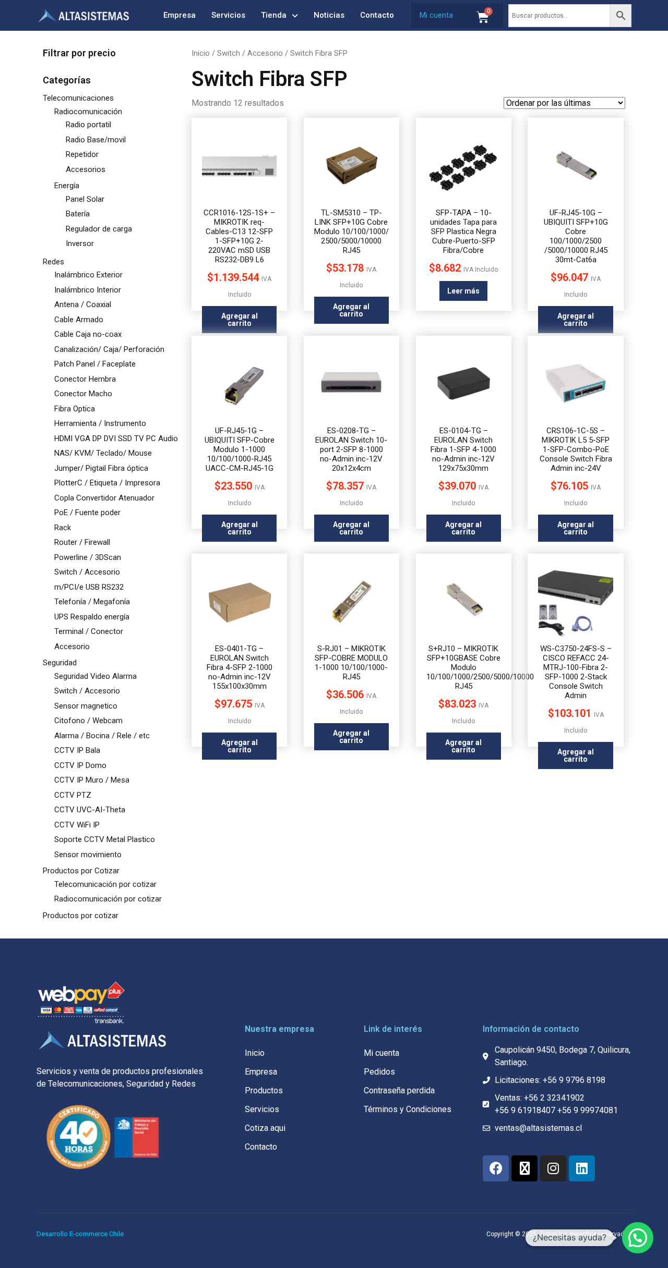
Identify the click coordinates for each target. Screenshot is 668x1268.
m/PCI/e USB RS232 (89, 587)
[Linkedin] (582, 1168)
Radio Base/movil (96, 139)
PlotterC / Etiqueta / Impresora (107, 482)
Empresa (179, 15)
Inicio (201, 53)
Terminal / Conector (88, 631)
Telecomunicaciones (78, 98)
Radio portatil (88, 124)
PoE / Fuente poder (87, 512)
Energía (66, 185)
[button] (637, 1237)
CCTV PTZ (72, 795)
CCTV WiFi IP (77, 825)
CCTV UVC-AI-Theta (89, 809)
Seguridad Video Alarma (95, 676)
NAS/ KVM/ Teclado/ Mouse (103, 453)
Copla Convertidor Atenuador (104, 498)
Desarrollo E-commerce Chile (80, 1234)
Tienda (274, 15)
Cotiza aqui (265, 1128)
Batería (78, 213)
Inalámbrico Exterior (88, 274)
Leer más (463, 291)
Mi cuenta (436, 15)
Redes (53, 261)
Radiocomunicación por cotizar (108, 899)
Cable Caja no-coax (88, 334)
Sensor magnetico (85, 706)
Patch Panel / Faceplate (95, 364)
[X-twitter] (524, 1168)
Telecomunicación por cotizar (105, 884)
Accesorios (85, 169)
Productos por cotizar (80, 915)
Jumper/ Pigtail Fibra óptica (101, 468)
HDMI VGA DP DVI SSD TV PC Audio (116, 438)
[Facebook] (496, 1168)
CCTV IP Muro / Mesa (91, 780)
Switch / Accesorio (87, 572)
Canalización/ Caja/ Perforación (109, 349)
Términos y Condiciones (407, 1109)
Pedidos (379, 1072)
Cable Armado (78, 319)
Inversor (80, 243)
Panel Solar (85, 199)
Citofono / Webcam (88, 720)
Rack (62, 527)
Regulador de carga (99, 229)
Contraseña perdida (399, 1090)
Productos (264, 1090)
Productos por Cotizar (81, 870)
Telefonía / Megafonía (92, 601)
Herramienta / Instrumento (100, 423)
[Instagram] (553, 1168)
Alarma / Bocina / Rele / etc (102, 735)
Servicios (228, 15)
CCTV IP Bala (77, 750)
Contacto (377, 15)
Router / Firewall (82, 542)
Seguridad (60, 662)
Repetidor (82, 154)
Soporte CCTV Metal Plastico (104, 839)
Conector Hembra (85, 379)
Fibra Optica (74, 408)
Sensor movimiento (88, 854)
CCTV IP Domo (80, 765)
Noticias (329, 15)
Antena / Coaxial (82, 304)
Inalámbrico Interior (87, 290)
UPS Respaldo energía (91, 616)
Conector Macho (83, 393)
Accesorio (72, 646)
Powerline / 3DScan (87, 557)
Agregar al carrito (239, 319)
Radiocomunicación (88, 111)
